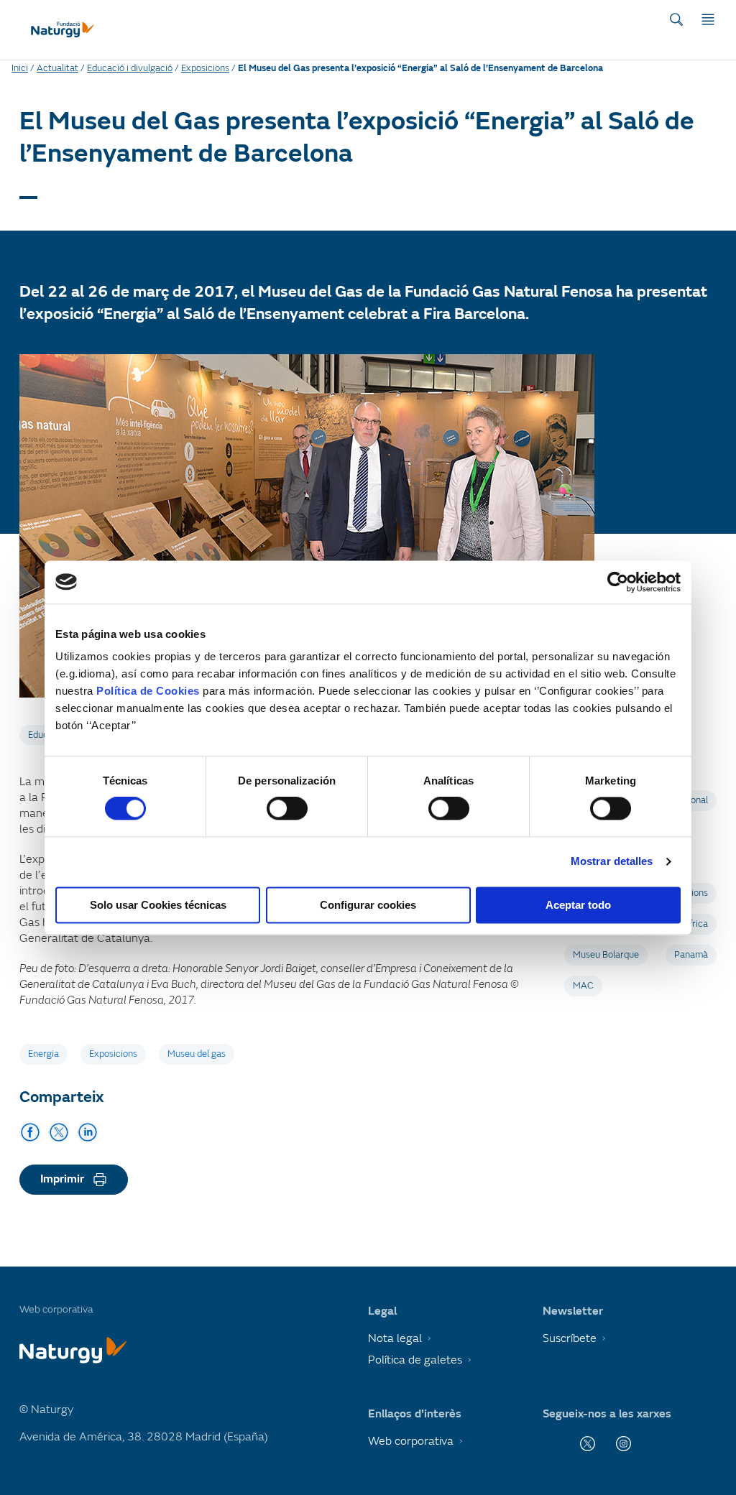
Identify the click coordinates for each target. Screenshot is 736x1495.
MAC (583, 985)
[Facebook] (30, 1132)
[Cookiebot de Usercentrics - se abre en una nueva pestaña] (618, 582)
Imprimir (62, 1179)
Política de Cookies (148, 691)
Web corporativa (411, 1441)
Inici (20, 68)
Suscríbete (570, 1338)
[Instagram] (623, 1444)
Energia (43, 1054)
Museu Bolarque (606, 955)
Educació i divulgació (129, 68)
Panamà (691, 955)
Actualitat (57, 68)
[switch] (287, 808)
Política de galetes (415, 1359)
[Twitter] (59, 1132)
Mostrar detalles (612, 862)
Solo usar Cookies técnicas (158, 905)
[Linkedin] (87, 1132)
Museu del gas (196, 1054)
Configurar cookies (368, 905)
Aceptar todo (578, 905)
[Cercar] (676, 19)
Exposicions (205, 68)
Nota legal (395, 1338)
